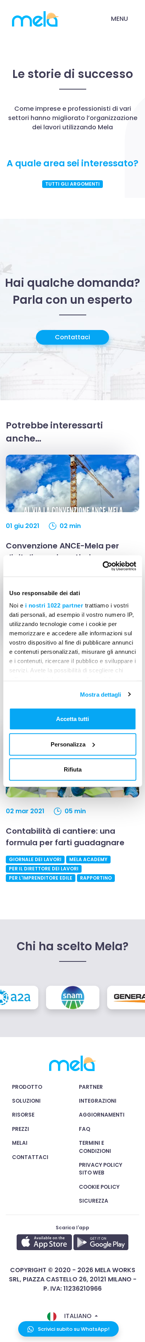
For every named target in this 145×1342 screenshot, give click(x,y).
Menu (119, 18)
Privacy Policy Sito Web (100, 1168)
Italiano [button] (78, 1316)
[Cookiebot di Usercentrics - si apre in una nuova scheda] (103, 566)
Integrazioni (97, 1101)
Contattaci (72, 337)
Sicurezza (93, 1201)
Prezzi (20, 1129)
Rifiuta (73, 769)
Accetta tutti (72, 719)
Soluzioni (26, 1101)
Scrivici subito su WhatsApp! (73, 1329)
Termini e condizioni (95, 1146)
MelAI (19, 1143)
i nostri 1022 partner (54, 605)
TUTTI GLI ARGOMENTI (72, 184)
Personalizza (68, 744)
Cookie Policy (99, 1187)
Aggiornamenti (102, 1115)
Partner (91, 1087)
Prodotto (27, 1087)
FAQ (84, 1129)
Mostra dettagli (100, 694)
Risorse (23, 1115)
